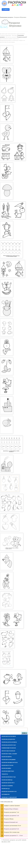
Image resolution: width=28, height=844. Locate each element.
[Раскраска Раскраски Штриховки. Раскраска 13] (6, 288)
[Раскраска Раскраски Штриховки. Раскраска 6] (13, 152)
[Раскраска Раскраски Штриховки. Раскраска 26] (11, 542)
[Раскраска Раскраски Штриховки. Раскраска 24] (11, 503)
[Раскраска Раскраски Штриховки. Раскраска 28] (6, 581)
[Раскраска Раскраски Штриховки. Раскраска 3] (7, 93)
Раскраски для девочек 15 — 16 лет (13, 835)
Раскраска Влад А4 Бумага (11, 809)
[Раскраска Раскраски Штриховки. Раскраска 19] (6, 405)
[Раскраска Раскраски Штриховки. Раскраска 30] (12, 620)
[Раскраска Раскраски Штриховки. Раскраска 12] (12, 269)
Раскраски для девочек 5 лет (11, 815)
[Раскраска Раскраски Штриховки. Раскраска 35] (12, 717)
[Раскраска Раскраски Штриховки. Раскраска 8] (6, 191)
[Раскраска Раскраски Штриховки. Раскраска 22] (6, 464)
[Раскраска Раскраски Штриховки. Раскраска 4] (6, 113)
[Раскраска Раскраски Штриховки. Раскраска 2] (6, 74)
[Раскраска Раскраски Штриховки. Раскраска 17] (6, 366)
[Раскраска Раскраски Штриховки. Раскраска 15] (6, 327)
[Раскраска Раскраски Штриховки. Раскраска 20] (6, 425)
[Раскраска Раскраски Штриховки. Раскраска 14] (6, 308)
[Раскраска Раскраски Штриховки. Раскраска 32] (6, 659)
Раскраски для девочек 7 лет (11, 812)
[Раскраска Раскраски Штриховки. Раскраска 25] (9, 522)
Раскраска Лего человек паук (11, 832)
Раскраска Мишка (8, 819)
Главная (6, 9)
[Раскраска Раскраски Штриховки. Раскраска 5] (6, 132)
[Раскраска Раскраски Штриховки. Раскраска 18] (6, 386)
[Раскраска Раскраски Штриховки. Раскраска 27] (6, 561)
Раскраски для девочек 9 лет (11, 829)
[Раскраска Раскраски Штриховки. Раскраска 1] (6, 54)
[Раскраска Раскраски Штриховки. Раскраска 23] (10, 483)
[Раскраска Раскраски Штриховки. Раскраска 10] (6, 230)
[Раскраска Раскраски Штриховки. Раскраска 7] (6, 171)
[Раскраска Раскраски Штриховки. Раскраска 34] (12, 698)
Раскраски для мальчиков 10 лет (12, 825)
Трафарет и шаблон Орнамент (12, 805)
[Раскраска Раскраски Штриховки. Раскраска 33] (13, 678)
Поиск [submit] (24, 733)
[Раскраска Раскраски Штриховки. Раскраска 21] (11, 444)
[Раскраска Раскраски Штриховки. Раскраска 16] (6, 347)
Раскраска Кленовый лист (11, 822)
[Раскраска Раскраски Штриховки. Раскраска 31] (7, 639)
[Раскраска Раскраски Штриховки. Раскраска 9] (13, 210)
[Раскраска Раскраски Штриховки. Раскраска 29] (6, 600)
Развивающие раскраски (6, 17)
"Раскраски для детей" (22, 37)
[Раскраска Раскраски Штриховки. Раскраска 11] (11, 249)
